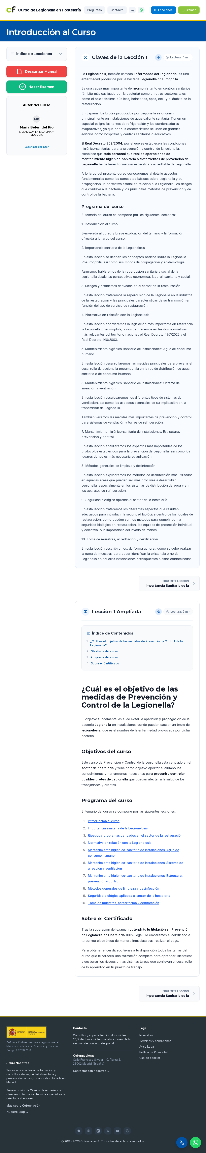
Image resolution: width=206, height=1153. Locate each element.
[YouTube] (117, 1131)
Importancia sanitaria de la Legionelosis (118, 828)
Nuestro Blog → (17, 1111)
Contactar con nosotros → (91, 1071)
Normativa (146, 1035)
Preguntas (94, 10)
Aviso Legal (146, 1046)
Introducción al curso (103, 821)
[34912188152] (132, 10)
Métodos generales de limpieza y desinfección (123, 888)
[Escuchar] (158, 57)
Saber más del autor (37, 146)
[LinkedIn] (98, 1131)
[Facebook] (78, 1131)
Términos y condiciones (155, 1041)
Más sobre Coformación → (25, 1105)
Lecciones (165, 10)
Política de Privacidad (153, 1052)
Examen (190, 10)
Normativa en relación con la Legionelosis (119, 843)
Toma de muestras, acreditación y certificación (123, 903)
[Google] (127, 1131)
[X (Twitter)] (107, 1131)
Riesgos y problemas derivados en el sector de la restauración (135, 835)
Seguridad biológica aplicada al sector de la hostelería (129, 896)
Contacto (117, 10)
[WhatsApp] (141, 10)
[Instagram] (88, 1131)
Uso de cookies (150, 1057)
